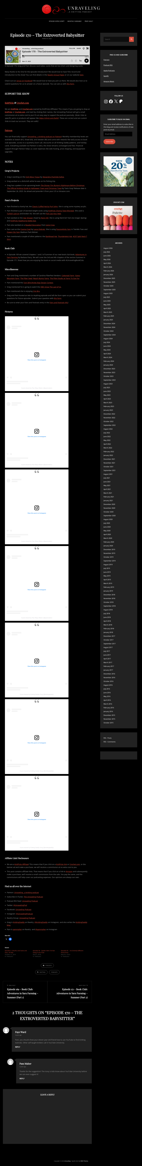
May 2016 (107, 696)
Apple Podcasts (109, 71)
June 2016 (107, 693)
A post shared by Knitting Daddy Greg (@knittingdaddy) (37, 694)
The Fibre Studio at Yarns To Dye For (64, 278)
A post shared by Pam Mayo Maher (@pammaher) (36, 388)
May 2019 (107, 576)
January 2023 (108, 410)
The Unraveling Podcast (33, 897)
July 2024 (107, 342)
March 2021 (108, 493)
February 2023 (109, 406)
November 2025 (109, 282)
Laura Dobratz (39, 229)
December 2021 (109, 459)
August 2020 (108, 519)
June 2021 (107, 482)
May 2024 (107, 350)
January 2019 (108, 591)
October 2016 (108, 681)
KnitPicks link (61, 864)
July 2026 (107, 252)
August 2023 (108, 384)
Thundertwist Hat (65, 236)
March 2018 (108, 625)
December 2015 (109, 715)
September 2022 (110, 425)
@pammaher (40, 929)
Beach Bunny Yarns (41, 278)
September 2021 (110, 470)
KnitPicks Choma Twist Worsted (61, 211)
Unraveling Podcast (30, 901)
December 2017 (109, 636)
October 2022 (108, 421)
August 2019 (108, 564)
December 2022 (109, 414)
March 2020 (108, 538)
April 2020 (107, 534)
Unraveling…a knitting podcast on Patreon (44, 136)
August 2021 (108, 474)
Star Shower (28, 218)
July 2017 (107, 651)
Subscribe (109, 142)
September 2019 (110, 561)
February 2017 (109, 666)
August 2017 (108, 647)
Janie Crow (50, 225)
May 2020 (107, 531)
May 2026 (107, 259)
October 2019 (108, 557)
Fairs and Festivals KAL (59, 302)
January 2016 (108, 711)
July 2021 (107, 478)
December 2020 (109, 504)
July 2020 (107, 523)
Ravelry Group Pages (56, 75)
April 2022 (107, 444)
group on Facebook (24, 81)
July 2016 (107, 689)
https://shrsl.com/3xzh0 (48, 118)
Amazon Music (109, 81)
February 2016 (109, 708)
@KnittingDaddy (41, 922)
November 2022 (109, 418)
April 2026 (107, 263)
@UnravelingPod (20, 905)
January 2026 (108, 274)
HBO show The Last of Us (50, 287)
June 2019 (107, 572)
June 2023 (107, 391)
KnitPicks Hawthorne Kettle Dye (23, 221)
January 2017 (108, 670)
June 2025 (107, 301)
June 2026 (107, 256)
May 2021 (107, 485)
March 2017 (108, 662)
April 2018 (107, 621)
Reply (17, 1047)
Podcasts (48, 965)
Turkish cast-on (13, 213)
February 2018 (109, 629)
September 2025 (110, 290)
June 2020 (107, 527)
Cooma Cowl (25, 229)
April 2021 (107, 489)
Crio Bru (36, 291)
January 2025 (108, 320)
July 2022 (107, 433)
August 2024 (108, 339)
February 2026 (109, 271)
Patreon (8, 130)
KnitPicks (9, 102)
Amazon (69, 871)
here (81, 75)
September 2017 (110, 644)
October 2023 (108, 376)
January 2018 (108, 632)
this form (70, 84)
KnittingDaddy (19, 922)
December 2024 (109, 323)
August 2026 (108, 248)
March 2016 (108, 704)
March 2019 (108, 583)
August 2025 (108, 293)
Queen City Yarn (13, 232)
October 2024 (108, 331)
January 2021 (108, 500)
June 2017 (107, 655)
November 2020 (109, 508)
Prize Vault (89, 21)
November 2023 (109, 372)
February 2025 (109, 316)
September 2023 (110, 380)
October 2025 (108, 286)
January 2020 (108, 546)
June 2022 (107, 436)
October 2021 (108, 467)
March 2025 (108, 312)
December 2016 (109, 674)
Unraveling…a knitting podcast (26, 892)
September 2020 (110, 516)
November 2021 (109, 463)
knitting (42, 972)
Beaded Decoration (33, 225)
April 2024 (107, 354)
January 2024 (108, 365)
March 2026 (108, 267)
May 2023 (107, 395)
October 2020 (108, 512)
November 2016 (109, 677)
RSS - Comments (110, 742)
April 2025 (107, 308)
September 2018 (110, 606)
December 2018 (109, 595)
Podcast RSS (108, 65)
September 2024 (110, 335)
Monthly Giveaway (75, 21)
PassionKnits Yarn (63, 229)
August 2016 (108, 685)
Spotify (106, 76)
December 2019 (109, 549)
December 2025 (109, 278)
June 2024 (107, 346)
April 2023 (107, 399)
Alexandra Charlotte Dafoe (53, 177)
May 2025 (107, 305)
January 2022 (108, 455)
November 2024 (109, 327)
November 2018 (109, 598)
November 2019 (109, 553)
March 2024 (108, 357)
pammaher (17, 929)
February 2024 (109, 361)
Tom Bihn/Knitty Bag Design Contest (38, 283)
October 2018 (108, 602)
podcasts (54, 972)
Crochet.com (23, 102)
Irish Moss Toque (33, 177)
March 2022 (108, 448)
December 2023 (109, 369)
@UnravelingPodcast (24, 914)
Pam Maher (25, 1063)
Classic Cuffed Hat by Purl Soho (45, 206)
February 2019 (109, 587)
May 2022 (107, 440)
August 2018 (108, 610)
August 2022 (108, 429)
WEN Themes (84, 1161)
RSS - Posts (108, 738)
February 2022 (109, 452)
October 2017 (108, 640)
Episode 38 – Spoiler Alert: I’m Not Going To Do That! (44, 951)
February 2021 (109, 497)
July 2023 (107, 387)
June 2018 (107, 617)
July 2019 (107, 568)
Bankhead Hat (51, 236)
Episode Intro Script (56, 21)
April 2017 (107, 659)
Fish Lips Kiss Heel (53, 213)
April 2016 (107, 700)
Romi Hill (44, 218)
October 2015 (108, 723)
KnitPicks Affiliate (21, 864)
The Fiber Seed (26, 278)
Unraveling (84, 8)
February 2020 (109, 542)
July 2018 (107, 613)
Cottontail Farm (68, 275)
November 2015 (109, 719)
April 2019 (107, 580)
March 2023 (108, 403)
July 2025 (107, 297)
